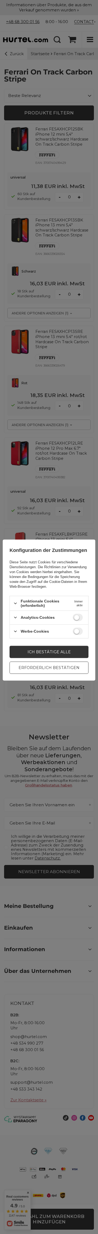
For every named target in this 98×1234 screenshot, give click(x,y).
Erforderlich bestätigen (49, 667)
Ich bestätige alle (49, 651)
